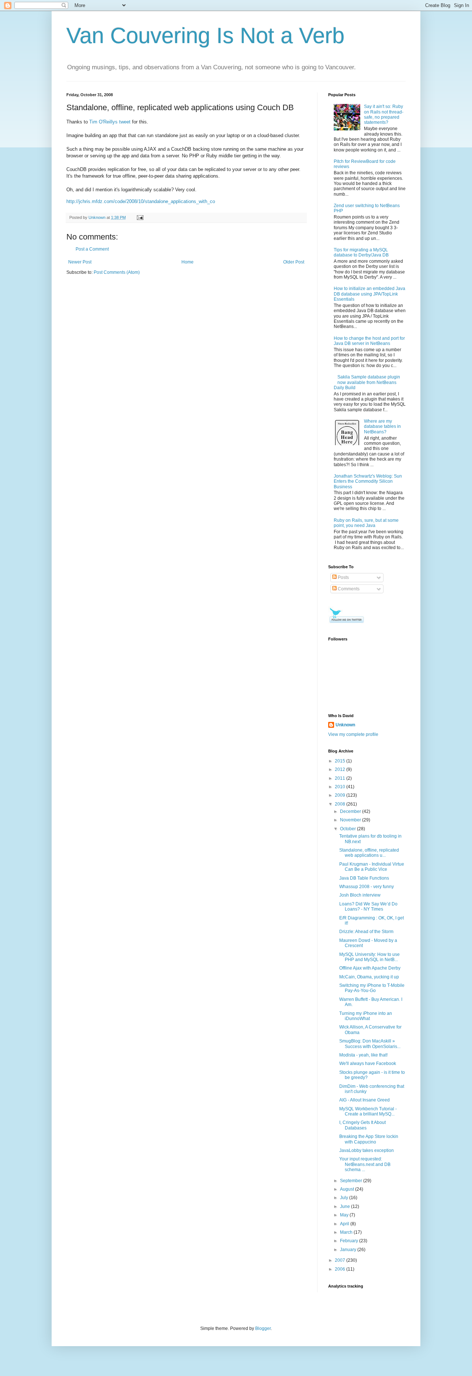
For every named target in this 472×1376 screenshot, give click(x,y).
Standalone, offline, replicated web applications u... (369, 853)
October (348, 828)
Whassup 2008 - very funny (366, 886)
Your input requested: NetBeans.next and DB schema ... (365, 1164)
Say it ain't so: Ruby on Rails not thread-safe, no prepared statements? (383, 114)
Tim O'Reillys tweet (110, 122)
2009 (340, 795)
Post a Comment (92, 249)
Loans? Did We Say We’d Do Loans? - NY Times (368, 906)
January (348, 1249)
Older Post (293, 262)
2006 (340, 1269)
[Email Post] (140, 217)
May (345, 1215)
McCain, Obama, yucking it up (369, 976)
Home (187, 262)
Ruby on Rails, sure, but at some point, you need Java (366, 523)
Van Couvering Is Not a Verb (205, 35)
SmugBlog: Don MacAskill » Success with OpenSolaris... (369, 1043)
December (351, 811)
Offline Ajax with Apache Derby (369, 968)
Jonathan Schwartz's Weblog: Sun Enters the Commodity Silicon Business (368, 481)
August (347, 1189)
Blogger (263, 1328)
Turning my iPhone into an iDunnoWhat (365, 1016)
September (351, 1180)
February (349, 1240)
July (344, 1197)
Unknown (345, 724)
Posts (343, 577)
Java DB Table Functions (364, 878)
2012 (340, 769)
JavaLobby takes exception (366, 1150)
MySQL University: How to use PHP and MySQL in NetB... (369, 957)
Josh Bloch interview (360, 895)
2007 (340, 1260)
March (347, 1232)
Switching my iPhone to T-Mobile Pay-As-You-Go (372, 988)
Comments (348, 588)
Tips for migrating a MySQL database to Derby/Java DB (361, 252)
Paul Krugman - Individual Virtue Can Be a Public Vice (371, 867)
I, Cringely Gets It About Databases (362, 1125)
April (345, 1223)
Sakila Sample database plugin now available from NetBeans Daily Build (367, 382)
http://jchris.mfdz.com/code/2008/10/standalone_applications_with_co (140, 201)
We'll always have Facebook (367, 1063)
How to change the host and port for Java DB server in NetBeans (369, 341)
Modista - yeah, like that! (363, 1055)
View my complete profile (353, 734)
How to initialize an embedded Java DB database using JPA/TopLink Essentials (369, 294)
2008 (340, 804)
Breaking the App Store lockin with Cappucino (368, 1139)
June (345, 1206)
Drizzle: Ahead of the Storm (366, 931)
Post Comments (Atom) (117, 272)
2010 (340, 786)
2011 (340, 778)
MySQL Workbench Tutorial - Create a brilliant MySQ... (368, 1111)
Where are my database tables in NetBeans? (382, 426)
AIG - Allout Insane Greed (364, 1100)
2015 (340, 761)
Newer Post (79, 262)
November (351, 820)
